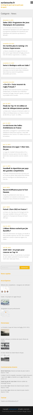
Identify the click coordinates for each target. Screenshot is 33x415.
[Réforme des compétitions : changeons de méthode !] (5, 290)
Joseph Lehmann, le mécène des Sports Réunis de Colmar (14, 340)
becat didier (4, 386)
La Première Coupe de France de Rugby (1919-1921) (15, 327)
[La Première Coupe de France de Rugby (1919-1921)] (5, 332)
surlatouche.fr (8, 2)
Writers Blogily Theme (24, 411)
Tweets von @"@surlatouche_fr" (10, 401)
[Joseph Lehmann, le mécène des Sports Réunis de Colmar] (5, 346)
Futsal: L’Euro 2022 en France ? (15, 209)
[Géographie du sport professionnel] (5, 313)
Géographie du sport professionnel (10, 308)
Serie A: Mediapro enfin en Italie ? (16, 65)
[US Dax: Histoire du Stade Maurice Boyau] (5, 357)
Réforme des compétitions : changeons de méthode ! (15, 285)
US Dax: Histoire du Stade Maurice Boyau (12, 352)
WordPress (13, 411)
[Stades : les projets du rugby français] (5, 301)
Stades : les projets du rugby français (11, 297)
